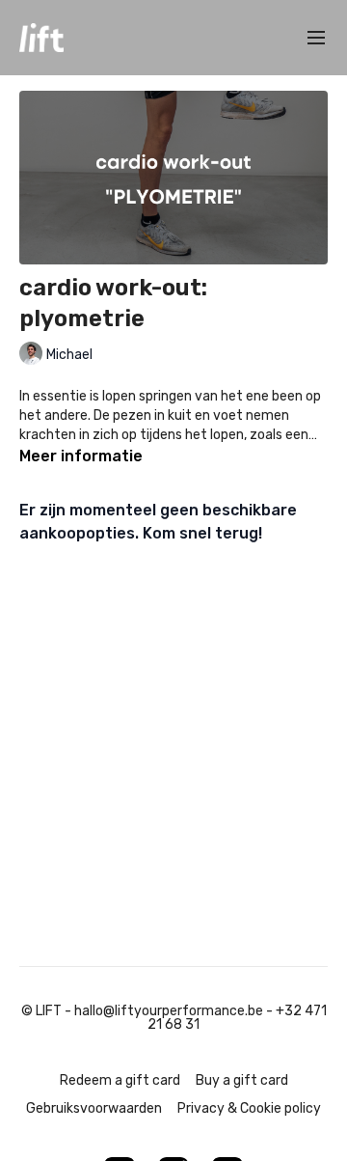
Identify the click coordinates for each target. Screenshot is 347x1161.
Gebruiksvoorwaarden (94, 1108)
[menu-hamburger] (316, 38)
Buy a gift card (242, 1080)
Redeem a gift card (120, 1080)
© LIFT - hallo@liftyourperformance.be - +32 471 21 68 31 (174, 1018)
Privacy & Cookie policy (249, 1108)
